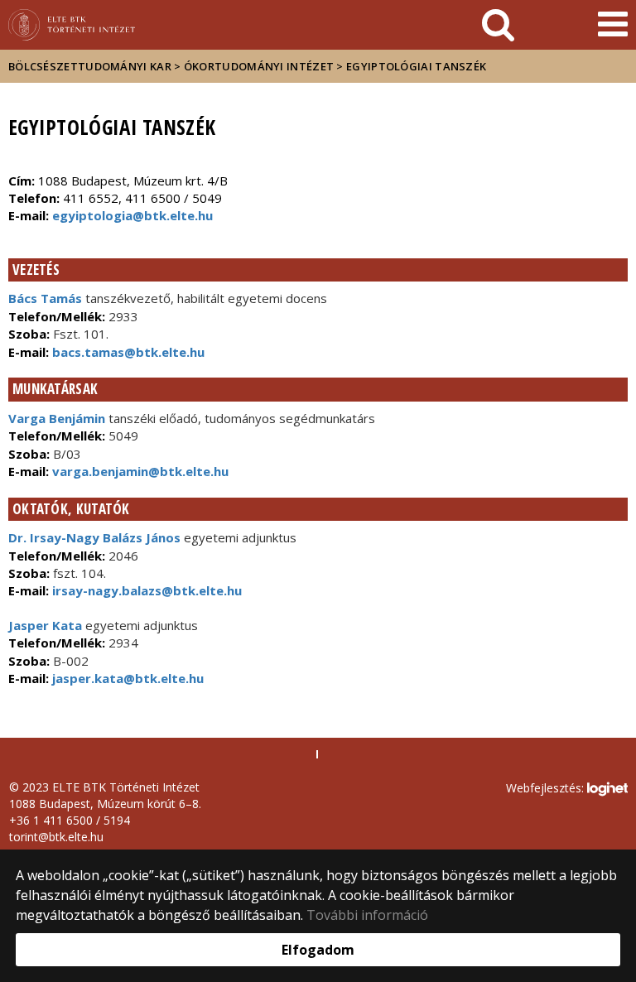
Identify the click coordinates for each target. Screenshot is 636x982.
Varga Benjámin (56, 418)
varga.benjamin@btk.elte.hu (139, 471)
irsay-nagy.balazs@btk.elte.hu (145, 590)
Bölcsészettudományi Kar (89, 66)
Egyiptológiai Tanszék (416, 66)
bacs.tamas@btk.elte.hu (127, 352)
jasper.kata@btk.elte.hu (126, 678)
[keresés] (498, 25)
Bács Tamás (45, 298)
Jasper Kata (45, 625)
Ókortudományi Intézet (259, 66)
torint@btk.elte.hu (56, 837)
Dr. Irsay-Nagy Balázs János (94, 537)
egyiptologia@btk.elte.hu (132, 215)
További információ (367, 915)
